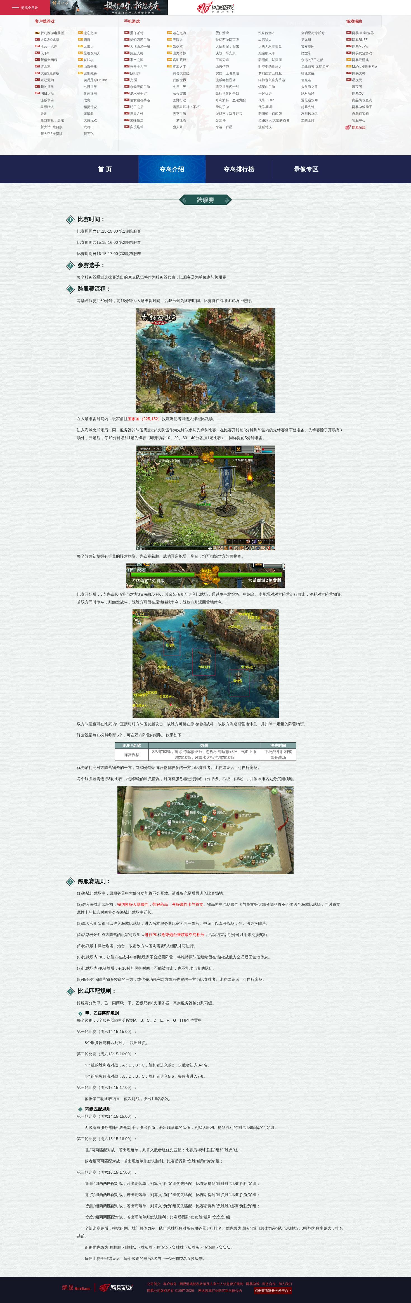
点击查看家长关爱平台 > (273, 1291)
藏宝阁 (357, 86)
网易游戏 (358, 127)
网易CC (358, 93)
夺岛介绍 (172, 169)
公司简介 (153, 1284)
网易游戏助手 (362, 106)
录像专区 (306, 169)
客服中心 (358, 120)
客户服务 (170, 1284)
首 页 (105, 169)
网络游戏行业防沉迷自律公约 (220, 1291)
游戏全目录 (29, 7)
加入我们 (285, 1284)
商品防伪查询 (362, 99)
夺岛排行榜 (239, 169)
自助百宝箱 (360, 113)
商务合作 (269, 1284)
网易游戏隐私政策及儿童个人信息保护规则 (211, 1284)
